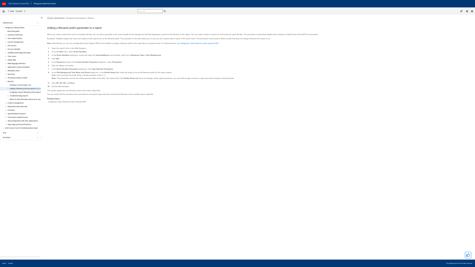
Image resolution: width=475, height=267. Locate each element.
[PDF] (467, 11)
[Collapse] (5, 81)
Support (10, 263)
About (4, 263)
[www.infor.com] (4, 3)
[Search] (164, 11)
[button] (17, 23)
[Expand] (5, 34)
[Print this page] (472, 11)
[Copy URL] (461, 11)
